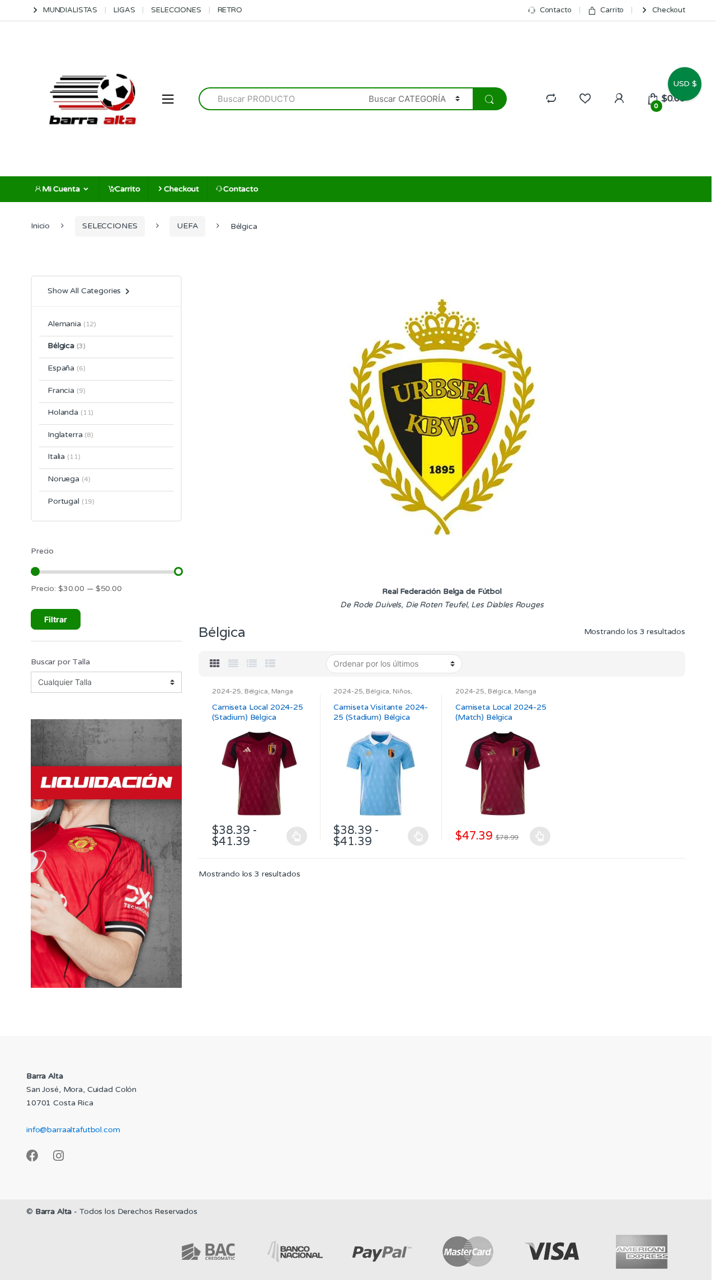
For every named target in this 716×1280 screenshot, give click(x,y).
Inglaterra (70, 434)
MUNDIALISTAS (70, 10)
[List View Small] (270, 664)
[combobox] (277, 98)
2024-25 (226, 691)
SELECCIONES (176, 10)
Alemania (72, 324)
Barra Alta (53, 1211)
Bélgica (256, 691)
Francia (66, 390)
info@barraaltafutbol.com (73, 1129)
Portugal (71, 501)
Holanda (70, 412)
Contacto (556, 10)
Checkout (668, 10)
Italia (64, 456)
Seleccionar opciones (297, 836)
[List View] (252, 664)
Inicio (40, 226)
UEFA (187, 226)
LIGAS (124, 10)
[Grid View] (215, 664)
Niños (402, 691)
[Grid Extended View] (233, 664)
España (67, 368)
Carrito (612, 10)
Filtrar (55, 619)
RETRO (230, 10)
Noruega (69, 479)
